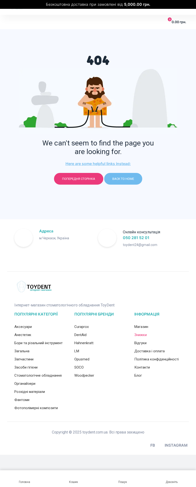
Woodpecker (84, 375)
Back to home (123, 179)
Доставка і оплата (149, 351)
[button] (13, 22)
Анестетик (22, 335)
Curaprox (81, 327)
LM (76, 351)
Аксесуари (23, 327)
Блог (138, 375)
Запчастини (23, 359)
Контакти (142, 367)
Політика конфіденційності (156, 359)
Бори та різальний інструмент (38, 343)
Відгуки (140, 343)
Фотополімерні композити (36, 408)
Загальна (21, 351)
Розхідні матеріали (29, 392)
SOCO (79, 367)
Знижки (140, 335)
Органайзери (24, 383)
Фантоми (21, 400)
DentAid (80, 335)
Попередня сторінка (78, 179)
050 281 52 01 (136, 237)
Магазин (141, 327)
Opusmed (81, 359)
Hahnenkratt (83, 343)
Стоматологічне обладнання (38, 375)
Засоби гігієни (26, 367)
